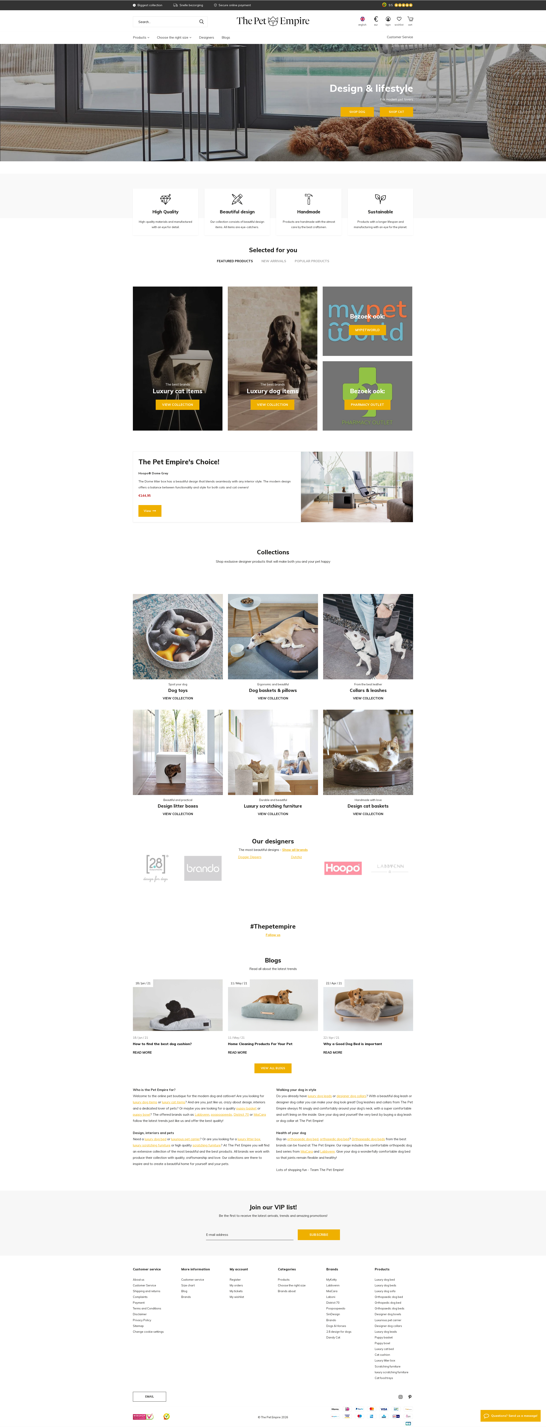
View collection (177, 405)
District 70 (241, 1114)
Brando (331, 1320)
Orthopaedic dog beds (389, 1308)
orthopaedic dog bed (302, 1139)
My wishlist (237, 1297)
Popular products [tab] (312, 261)
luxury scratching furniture (151, 1145)
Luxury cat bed (384, 1349)
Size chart (188, 1285)
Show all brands (295, 850)
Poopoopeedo (335, 1308)
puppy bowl (141, 1114)
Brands (186, 1297)
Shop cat (396, 112)
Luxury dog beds (385, 1285)
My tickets (236, 1291)
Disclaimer (140, 1314)
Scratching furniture (388, 1366)
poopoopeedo (221, 1114)
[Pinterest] (409, 1397)
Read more (142, 1052)
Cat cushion (382, 1354)
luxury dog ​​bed (155, 1139)
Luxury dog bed (385, 1279)
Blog (184, 1291)
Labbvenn (202, 1114)
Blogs (226, 37)
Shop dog (357, 112)
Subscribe (318, 1235)
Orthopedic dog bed (388, 1302)
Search (202, 21)
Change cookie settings (148, 1331)
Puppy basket (384, 1337)
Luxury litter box (385, 1360)
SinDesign (333, 1314)
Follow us (273, 935)
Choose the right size (172, 37)
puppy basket (246, 1108)
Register (235, 1279)
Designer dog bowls (388, 1314)
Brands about (287, 1291)
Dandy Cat (333, 1337)
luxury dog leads (320, 1096)
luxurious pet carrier (185, 1139)
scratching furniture (207, 1145)
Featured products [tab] (235, 261)
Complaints (140, 1297)
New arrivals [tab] (273, 261)
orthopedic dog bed (334, 1139)
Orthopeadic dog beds (368, 1139)
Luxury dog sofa (385, 1291)
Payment (139, 1302)
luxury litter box (249, 1139)
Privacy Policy (142, 1320)
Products (139, 37)
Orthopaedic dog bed (389, 1297)
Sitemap (138, 1326)
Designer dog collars (388, 1326)
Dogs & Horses (336, 1326)
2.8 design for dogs (338, 1331)
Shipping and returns (146, 1291)
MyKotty (331, 1279)
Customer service (192, 1279)
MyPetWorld (367, 330)
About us (138, 1279)
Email (149, 1396)
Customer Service (400, 37)
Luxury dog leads (386, 1331)
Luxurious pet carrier (388, 1320)
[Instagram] (400, 1397)
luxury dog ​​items (145, 1102)
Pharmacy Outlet (367, 405)
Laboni (330, 1297)
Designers (206, 37)
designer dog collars (351, 1096)
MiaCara (260, 1114)
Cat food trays (384, 1378)
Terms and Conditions (147, 1308)
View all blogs (273, 1068)
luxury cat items (173, 1102)
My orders (236, 1285)
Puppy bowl (382, 1343)
